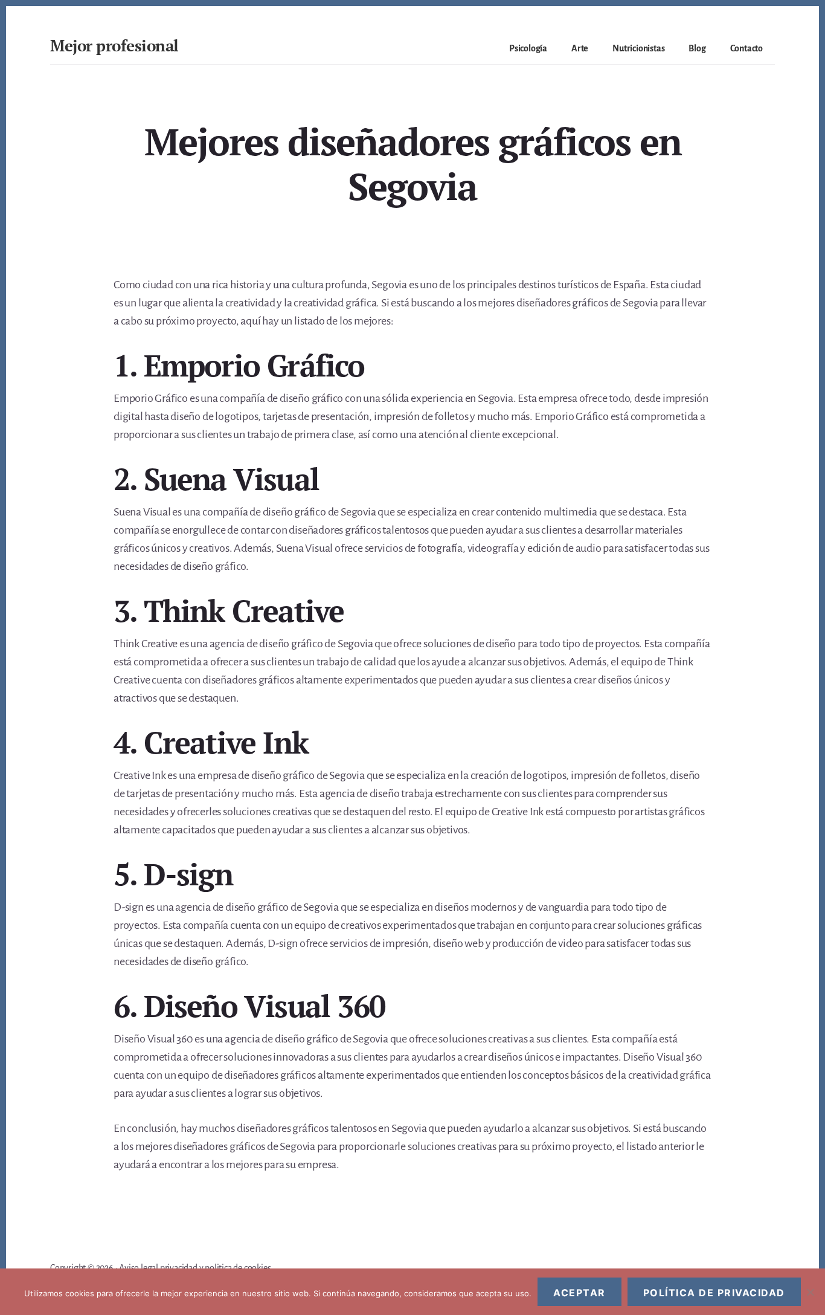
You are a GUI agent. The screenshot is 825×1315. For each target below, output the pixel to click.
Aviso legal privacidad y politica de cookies (195, 1268)
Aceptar (579, 1293)
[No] (810, 1292)
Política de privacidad (714, 1293)
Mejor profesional (114, 45)
